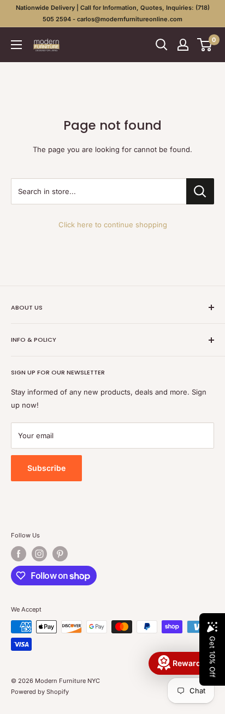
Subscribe (46, 468)
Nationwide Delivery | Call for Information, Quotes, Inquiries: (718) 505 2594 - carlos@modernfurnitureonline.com (113, 13)
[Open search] (162, 45)
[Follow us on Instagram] (39, 553)
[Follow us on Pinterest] (60, 553)
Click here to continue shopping (112, 224)
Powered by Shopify (40, 691)
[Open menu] (16, 44)
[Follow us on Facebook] (18, 553)
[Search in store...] (200, 191)
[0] (205, 44)
